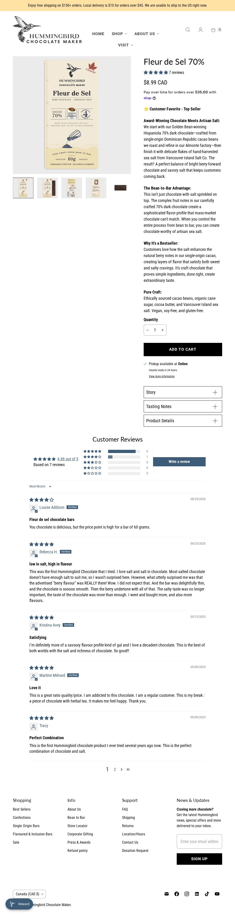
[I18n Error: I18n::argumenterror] (23, 188)
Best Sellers (22, 809)
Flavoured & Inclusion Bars (32, 834)
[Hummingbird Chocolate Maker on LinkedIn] (197, 894)
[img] (41, 499)
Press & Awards (78, 842)
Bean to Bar (76, 817)
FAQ (125, 809)
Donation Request (135, 850)
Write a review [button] (179, 461)
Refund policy (77, 850)
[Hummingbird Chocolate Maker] (47, 29)
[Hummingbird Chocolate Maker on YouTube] (217, 894)
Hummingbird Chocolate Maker (48, 905)
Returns (128, 826)
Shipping (128, 817)
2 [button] (115, 769)
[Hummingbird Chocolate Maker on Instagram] (187, 894)
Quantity (151, 319)
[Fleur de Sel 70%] (72, 115)
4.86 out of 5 (67, 458)
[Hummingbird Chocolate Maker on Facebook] (177, 894)
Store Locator (77, 826)
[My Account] (200, 29)
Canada (27, 894)
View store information (162, 376)
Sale (16, 842)
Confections (22, 817)
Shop (117, 33)
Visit (123, 45)
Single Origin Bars (26, 826)
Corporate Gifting (80, 834)
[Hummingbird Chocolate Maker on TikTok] (207, 894)
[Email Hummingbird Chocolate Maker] (167, 894)
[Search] (187, 29)
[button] (156, 72)
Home (98, 33)
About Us (144, 33)
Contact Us (130, 842)
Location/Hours (133, 834)
